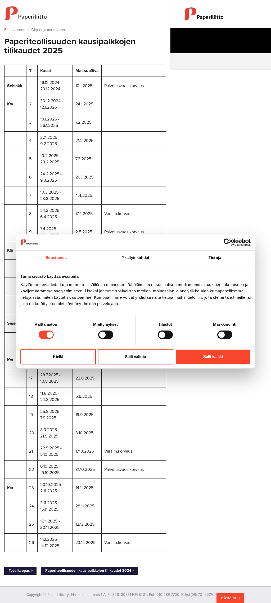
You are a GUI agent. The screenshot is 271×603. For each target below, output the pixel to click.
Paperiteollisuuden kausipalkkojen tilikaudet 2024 (88, 570)
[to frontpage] (85, 13)
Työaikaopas (19, 570)
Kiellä (58, 356)
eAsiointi (229, 598)
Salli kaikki (213, 356)
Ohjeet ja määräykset (48, 30)
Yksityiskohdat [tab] (135, 257)
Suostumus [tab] (56, 257)
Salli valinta (135, 356)
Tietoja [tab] (215, 257)
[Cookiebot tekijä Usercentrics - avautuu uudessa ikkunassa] (227, 242)
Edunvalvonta (15, 30)
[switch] (105, 334)
